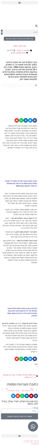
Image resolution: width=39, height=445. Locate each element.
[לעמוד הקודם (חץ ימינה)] (37, 444)
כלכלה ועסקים (21, 53)
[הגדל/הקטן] (37, 441)
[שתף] (29, 441)
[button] (19, 2)
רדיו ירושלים (29, 377)
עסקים (13, 53)
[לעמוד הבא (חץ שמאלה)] (33, 444)
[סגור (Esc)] (25, 441)
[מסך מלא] (33, 441)
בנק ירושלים (32, 375)
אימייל (35, 408)
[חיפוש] (1, 32)
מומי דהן (12, 375)
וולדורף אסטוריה (21, 375)
